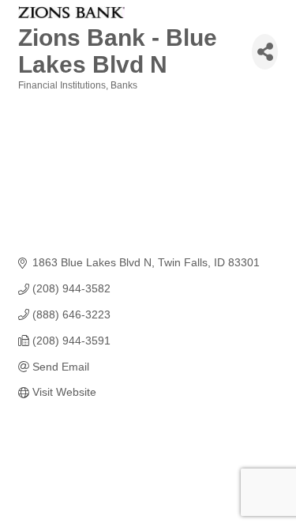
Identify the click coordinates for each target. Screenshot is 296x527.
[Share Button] (265, 52)
